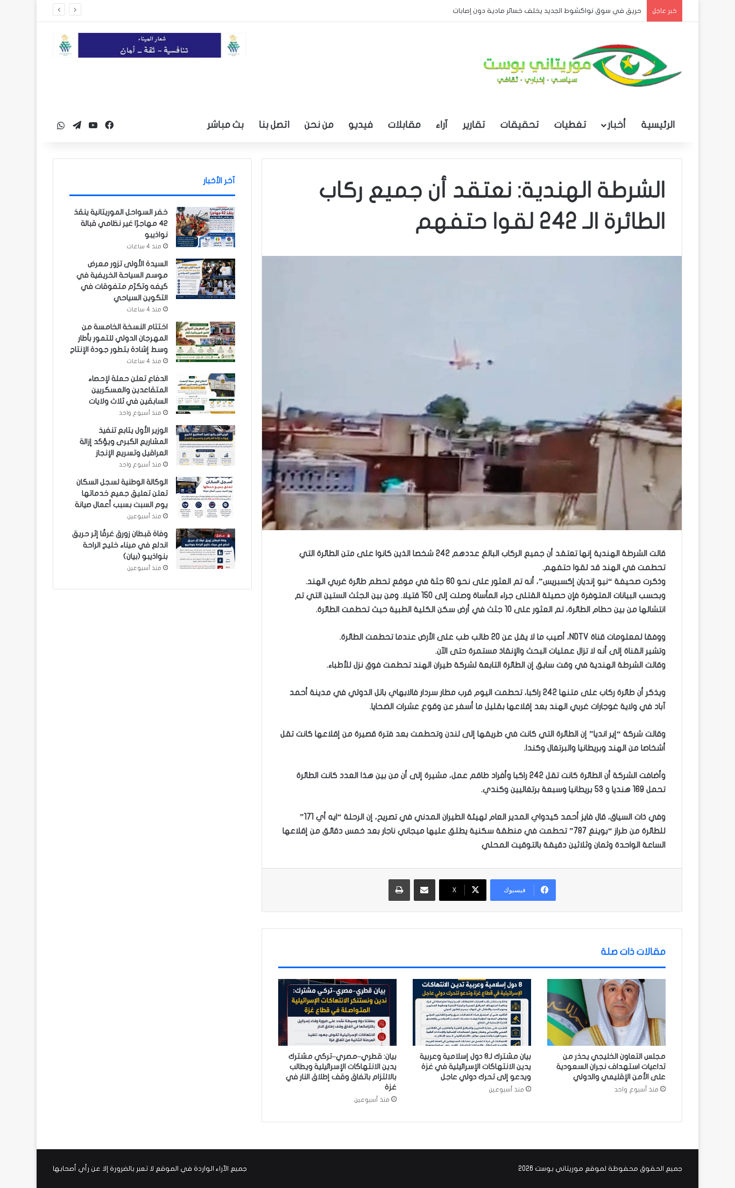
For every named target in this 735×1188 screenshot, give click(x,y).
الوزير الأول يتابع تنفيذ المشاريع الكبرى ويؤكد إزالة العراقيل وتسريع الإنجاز (124, 441)
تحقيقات (519, 125)
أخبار (616, 125)
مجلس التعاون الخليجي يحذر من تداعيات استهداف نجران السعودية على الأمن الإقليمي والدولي (611, 1066)
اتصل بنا (274, 125)
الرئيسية (658, 125)
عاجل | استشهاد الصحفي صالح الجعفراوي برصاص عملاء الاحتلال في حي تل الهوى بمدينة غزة (496, 11)
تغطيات (570, 125)
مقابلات (404, 125)
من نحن (319, 125)
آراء (442, 125)
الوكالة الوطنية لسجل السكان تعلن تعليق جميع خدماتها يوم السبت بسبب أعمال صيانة (121, 493)
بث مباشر (225, 125)
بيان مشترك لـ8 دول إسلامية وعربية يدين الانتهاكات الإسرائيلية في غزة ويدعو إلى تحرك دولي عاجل (475, 1066)
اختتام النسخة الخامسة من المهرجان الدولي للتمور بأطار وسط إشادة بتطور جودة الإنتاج (119, 338)
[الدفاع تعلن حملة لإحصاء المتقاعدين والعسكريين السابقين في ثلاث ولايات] (205, 393)
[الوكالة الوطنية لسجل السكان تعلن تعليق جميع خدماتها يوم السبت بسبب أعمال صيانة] (205, 497)
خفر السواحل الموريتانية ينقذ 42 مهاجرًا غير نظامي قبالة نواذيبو (121, 223)
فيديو (361, 125)
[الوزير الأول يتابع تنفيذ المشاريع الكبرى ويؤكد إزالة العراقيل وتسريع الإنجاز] (205, 445)
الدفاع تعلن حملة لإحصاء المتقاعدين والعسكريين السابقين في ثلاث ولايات (128, 389)
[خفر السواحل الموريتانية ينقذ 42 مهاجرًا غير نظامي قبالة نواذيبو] (205, 227)
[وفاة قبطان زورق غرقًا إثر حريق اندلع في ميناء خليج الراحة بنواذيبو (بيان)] (205, 549)
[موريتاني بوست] (582, 65)
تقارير (474, 125)
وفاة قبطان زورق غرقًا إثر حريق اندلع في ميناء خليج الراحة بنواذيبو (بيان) (120, 545)
